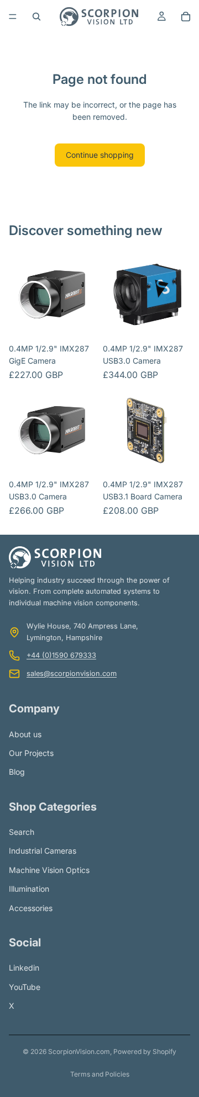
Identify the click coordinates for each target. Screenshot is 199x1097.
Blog (17, 771)
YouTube (24, 986)
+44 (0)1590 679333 (61, 655)
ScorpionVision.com (79, 1051)
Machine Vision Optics (49, 870)
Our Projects (31, 753)
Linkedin (24, 967)
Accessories (31, 907)
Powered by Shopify (144, 1051)
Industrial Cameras (42, 850)
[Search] (36, 16)
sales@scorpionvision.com (72, 673)
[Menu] (12, 16)
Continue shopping (100, 154)
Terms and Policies (99, 1074)
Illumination (29, 888)
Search (21, 832)
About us (25, 733)
